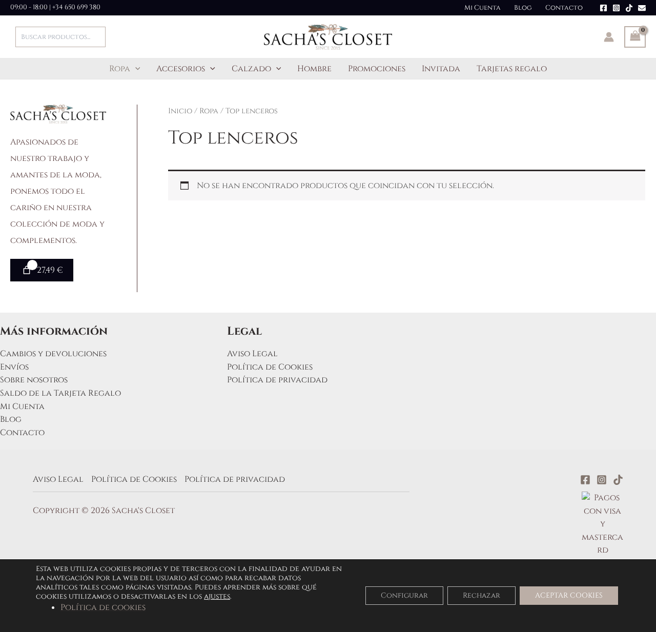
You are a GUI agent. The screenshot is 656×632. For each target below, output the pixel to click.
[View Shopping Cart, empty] (635, 37)
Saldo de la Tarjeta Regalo (60, 393)
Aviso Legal (252, 353)
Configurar (404, 595)
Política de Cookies (270, 367)
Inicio (180, 111)
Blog (523, 7)
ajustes (217, 596)
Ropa (119, 68)
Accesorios (180, 68)
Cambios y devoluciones (53, 353)
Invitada (441, 68)
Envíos (14, 367)
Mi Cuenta (482, 7)
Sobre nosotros (34, 379)
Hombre (314, 68)
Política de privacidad (277, 379)
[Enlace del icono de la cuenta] (609, 37)
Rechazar (481, 595)
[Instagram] (616, 8)
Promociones (376, 68)
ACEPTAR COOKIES (569, 595)
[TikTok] (629, 8)
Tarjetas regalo (512, 68)
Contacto (564, 7)
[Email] (642, 8)
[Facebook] (603, 8)
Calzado (251, 68)
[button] (135, 68)
